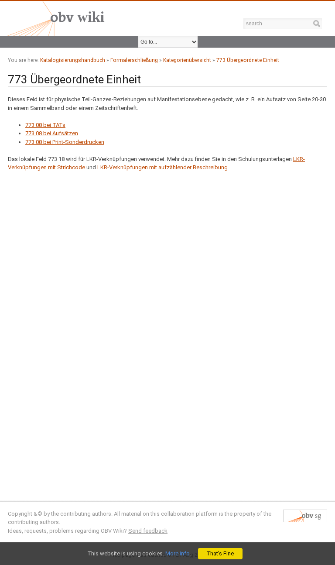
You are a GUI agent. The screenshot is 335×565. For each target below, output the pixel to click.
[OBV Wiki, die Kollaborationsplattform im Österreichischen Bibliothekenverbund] (54, 17)
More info (177, 553)
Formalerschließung (134, 60)
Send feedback (148, 530)
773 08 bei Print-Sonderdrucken (64, 142)
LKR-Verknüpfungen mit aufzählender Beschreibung (162, 167)
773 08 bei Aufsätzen (51, 133)
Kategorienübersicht (187, 60)
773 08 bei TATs (45, 125)
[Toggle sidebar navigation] (328, 6)
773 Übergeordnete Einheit (247, 60)
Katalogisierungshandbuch (72, 60)
